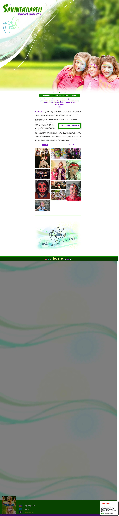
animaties (65, 95)
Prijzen (70, 145)
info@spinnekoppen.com (29, 512)
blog (70, 95)
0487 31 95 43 (27, 511)
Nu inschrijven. (59, 105)
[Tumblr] (50, 259)
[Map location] (28, 509)
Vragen (57, 145)
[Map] (65, 259)
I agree (103, 513)
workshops (58, 95)
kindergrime (51, 95)
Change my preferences (109, 513)
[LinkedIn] (48, 259)
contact (74, 95)
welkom (45, 95)
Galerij (43, 145)
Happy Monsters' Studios (21, 515)
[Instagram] (46, 259)
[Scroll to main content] (59, 107)
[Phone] (68, 259)
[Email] (70, 259)
